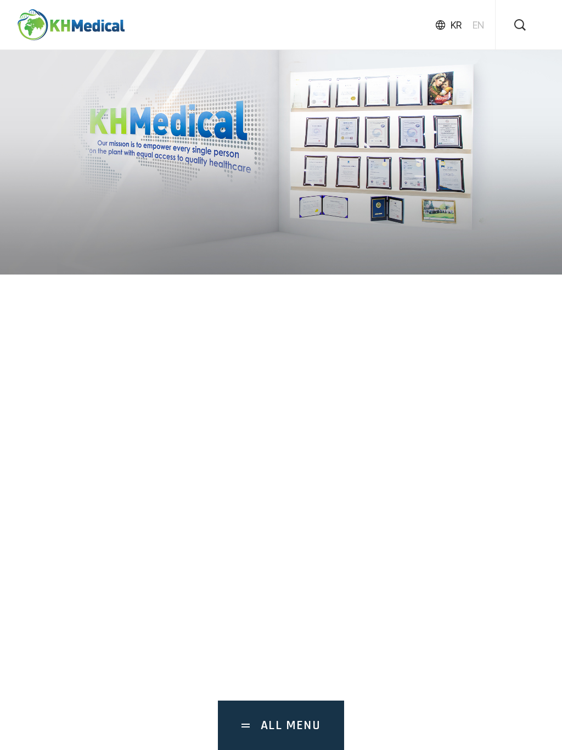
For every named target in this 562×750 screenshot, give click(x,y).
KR (456, 25)
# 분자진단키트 (130, 461)
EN (478, 25)
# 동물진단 (66, 461)
